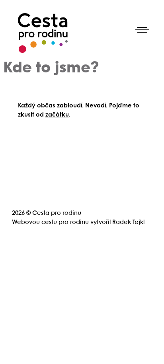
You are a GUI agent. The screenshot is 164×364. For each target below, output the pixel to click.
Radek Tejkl (128, 222)
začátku (57, 115)
